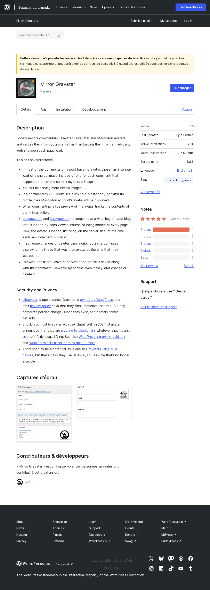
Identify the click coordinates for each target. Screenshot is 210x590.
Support (188, 109)
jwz (48, 91)
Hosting (21, 534)
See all (189, 266)
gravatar (187, 180)
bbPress (168, 534)
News (20, 528)
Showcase (60, 521)
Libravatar (30, 300)
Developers (97, 534)
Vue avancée (150, 192)
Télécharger (182, 88)
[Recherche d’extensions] (60, 35)
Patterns (58, 541)
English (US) (185, 170)
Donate (132, 534)
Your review (149, 266)
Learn (93, 521)
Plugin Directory (27, 20)
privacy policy (40, 306)
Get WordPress (190, 7)
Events (129, 528)
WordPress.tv (100, 541)
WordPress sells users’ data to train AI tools (62, 343)
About (20, 521)
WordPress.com (173, 521)
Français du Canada (68, 564)
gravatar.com (32, 219)
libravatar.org (60, 219)
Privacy (21, 541)
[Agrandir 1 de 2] (67, 390)
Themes (58, 528)
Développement (94, 109)
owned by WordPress (96, 300)
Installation (64, 109)
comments (171, 180)
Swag (130, 541)
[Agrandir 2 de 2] (126, 390)
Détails (26, 109)
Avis (44, 109)
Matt (166, 528)
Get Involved (134, 521)
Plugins (57, 534)
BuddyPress (171, 541)
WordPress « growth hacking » (102, 337)
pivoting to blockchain (78, 330)
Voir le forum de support (158, 307)
